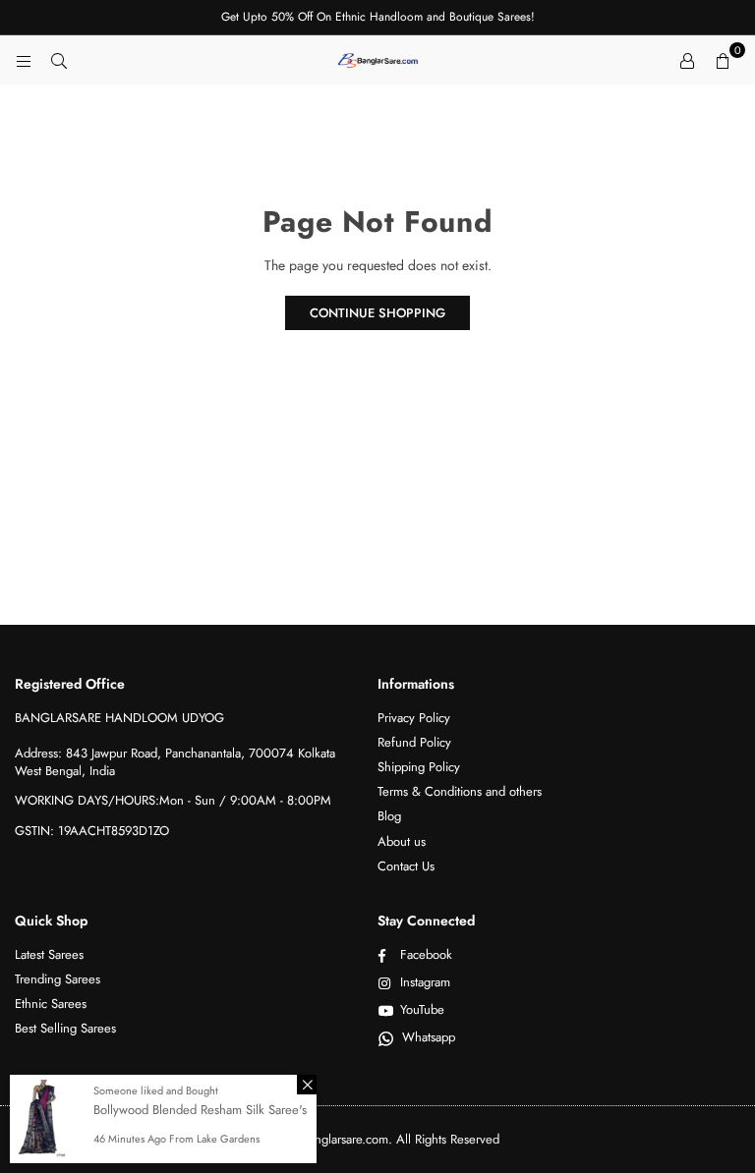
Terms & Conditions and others (460, 791)
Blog (389, 816)
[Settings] (687, 60)
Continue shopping (377, 313)
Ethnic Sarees (51, 1003)
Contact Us (406, 866)
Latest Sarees (49, 954)
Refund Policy (414, 742)
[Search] (59, 60)
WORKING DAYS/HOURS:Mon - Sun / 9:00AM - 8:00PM (173, 800)
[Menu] (23, 60)
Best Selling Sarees (65, 1028)
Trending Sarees (57, 979)
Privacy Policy (414, 717)
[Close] (307, 1084)
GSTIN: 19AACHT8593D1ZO (92, 830)
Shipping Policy (419, 766)
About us (402, 841)
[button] (722, 60)
